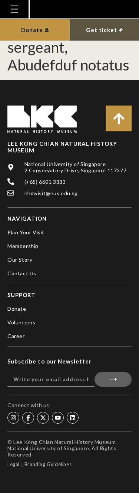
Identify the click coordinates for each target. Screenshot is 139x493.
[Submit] (113, 379)
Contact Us (21, 273)
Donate (16, 309)
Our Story (19, 259)
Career (16, 336)
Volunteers (21, 322)
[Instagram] (13, 418)
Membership (23, 246)
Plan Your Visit (25, 232)
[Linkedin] (73, 418)
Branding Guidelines (48, 464)
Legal (13, 464)
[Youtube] (58, 418)
